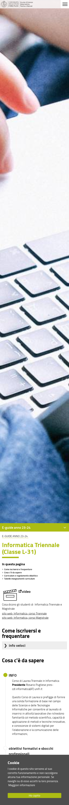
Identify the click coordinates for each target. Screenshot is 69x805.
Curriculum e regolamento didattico (21, 575)
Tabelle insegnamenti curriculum (19, 578)
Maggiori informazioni (21, 785)
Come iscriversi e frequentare (18, 569)
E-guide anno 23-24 (15, 536)
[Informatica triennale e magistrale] (12, 591)
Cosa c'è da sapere (13, 572)
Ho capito (34, 795)
